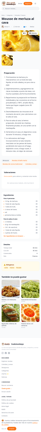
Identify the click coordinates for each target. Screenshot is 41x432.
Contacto (4, 416)
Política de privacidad (9, 400)
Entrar (20, 3)
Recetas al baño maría (19, 160)
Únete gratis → (7, 388)
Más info (4, 428)
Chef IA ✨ (5, 374)
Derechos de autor (8, 413)
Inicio (3, 15)
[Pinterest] (9, 353)
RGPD (3, 409)
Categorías (10, 15)
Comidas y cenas (31, 164)
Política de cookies (8, 403)
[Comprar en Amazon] (36, 201)
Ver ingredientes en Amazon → (14, 236)
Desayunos (5, 367)
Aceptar (11, 429)
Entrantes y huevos (20, 15)
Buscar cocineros (7, 385)
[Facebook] (6, 353)
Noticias (4, 377)
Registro (28, 3)
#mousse (6, 160)
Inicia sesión (8, 176)
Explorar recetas (7, 361)
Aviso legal (5, 406)
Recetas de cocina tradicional (12, 164)
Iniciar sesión (6, 392)
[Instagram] (3, 353)
